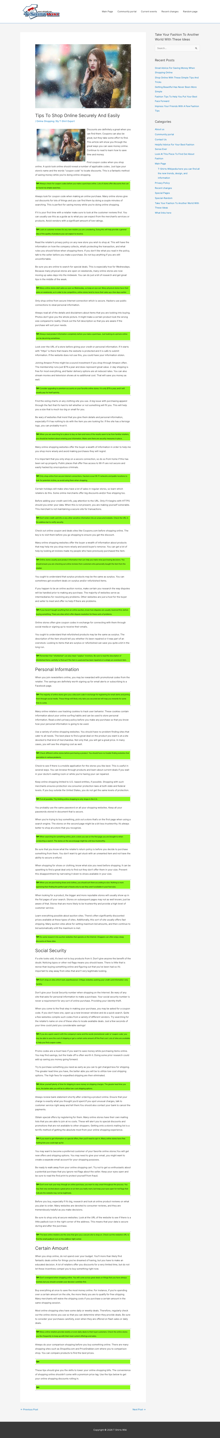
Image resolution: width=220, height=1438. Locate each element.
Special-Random (163, 198)
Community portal (126, 11)
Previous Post (29, 1409)
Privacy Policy (162, 182)
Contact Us (161, 139)
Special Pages (162, 193)
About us (159, 129)
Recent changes (170, 11)
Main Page (107, 11)
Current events (149, 11)
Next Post (139, 1409)
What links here (163, 212)
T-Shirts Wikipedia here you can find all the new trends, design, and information (179, 173)
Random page (190, 11)
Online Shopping (45, 121)
